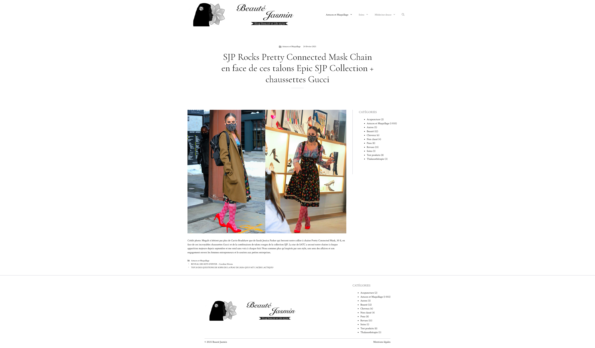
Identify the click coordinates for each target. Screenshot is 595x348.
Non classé (372, 139)
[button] (403, 14)
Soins (361, 14)
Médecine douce (383, 14)
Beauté (370, 131)
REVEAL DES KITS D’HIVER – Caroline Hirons (212, 264)
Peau (369, 143)
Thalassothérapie (375, 159)
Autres (370, 127)
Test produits (373, 155)
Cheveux (371, 135)
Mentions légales (381, 342)
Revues (370, 147)
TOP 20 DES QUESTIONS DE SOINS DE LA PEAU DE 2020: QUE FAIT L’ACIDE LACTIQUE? (232, 267)
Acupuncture (373, 119)
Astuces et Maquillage (337, 14)
